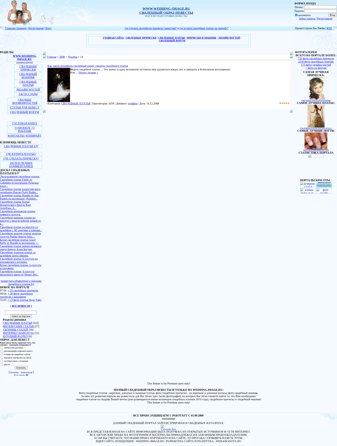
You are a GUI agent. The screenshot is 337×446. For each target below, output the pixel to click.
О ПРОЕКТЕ (23, 127)
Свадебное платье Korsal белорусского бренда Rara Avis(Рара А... (15, 205)
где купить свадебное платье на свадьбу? (204, 28)
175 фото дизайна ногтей (316, 64)
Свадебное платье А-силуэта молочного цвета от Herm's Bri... (19, 273)
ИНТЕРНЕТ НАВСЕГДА (18, 333)
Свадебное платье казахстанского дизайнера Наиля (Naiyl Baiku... (20, 191)
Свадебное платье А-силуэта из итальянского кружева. (19, 260)
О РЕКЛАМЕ (26, 129)
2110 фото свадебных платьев (316, 61)
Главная (51, 56)
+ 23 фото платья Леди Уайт (24, 299)
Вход (48, 28)
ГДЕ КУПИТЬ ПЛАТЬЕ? (21, 153)
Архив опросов (26, 372)
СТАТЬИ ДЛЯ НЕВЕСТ (24, 107)
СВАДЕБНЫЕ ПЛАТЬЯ (28, 83)
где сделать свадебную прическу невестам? (151, 28)
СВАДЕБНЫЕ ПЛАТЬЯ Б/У (21, 146)
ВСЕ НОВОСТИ (21, 306)
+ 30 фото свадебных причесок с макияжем (16, 295)
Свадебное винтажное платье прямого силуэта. (17, 213)
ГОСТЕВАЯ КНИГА (24, 123)
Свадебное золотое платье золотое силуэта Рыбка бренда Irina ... (20, 235)
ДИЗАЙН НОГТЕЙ (28, 89)
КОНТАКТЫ (16, 135)
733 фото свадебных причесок (316, 58)
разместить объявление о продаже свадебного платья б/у (21, 282)
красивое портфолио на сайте (17, 358)
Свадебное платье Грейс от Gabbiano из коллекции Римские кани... (19, 182)
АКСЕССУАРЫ (28, 94)
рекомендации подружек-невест (18, 351)
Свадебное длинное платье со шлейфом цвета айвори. (18, 254)
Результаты (14, 372)
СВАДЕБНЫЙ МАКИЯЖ (28, 76)
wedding (132, 103)
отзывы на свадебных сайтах (17, 354)
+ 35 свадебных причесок (23, 290)
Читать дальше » (88, 72)
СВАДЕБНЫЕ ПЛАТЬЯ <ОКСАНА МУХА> (315, 128)
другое (7, 364)
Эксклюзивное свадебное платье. (20, 176)
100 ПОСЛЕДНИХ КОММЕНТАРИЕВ (21, 165)
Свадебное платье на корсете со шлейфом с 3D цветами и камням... (21, 229)
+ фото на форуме (316, 67)
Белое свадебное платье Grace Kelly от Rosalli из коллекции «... (19, 241)
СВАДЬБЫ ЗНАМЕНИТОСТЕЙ (24, 101)
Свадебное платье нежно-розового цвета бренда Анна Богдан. (20, 248)
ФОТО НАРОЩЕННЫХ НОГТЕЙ (316, 150)
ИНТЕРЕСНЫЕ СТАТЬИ (18, 326)
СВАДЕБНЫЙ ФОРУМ (24, 112)
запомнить (304, 15)
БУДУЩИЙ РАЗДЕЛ (15, 336)
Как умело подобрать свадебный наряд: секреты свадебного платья (87, 65)
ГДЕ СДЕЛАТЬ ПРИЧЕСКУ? (21, 158)
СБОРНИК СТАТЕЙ (15, 329)
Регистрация (324, 18)
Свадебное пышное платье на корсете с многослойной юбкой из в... (20, 220)
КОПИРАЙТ (33, 135)
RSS (329, 28)
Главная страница (16, 28)
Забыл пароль (307, 18)
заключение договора (13, 348)
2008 (62, 56)
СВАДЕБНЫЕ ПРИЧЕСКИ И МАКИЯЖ (316, 100)
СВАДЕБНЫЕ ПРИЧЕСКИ (28, 68)
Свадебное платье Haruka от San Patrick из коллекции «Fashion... (19, 197)
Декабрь (72, 56)
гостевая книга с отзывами (16, 361)
